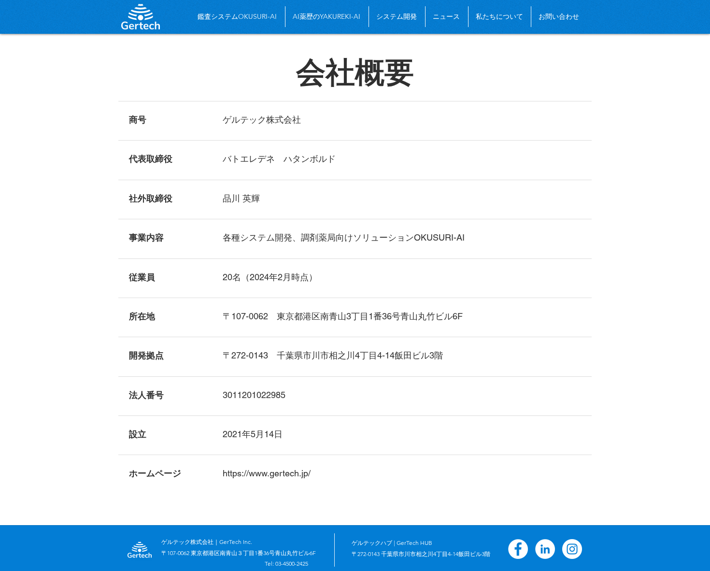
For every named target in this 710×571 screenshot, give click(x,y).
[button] (500, 16)
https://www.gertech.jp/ (267, 473)
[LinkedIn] (545, 549)
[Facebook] (518, 549)
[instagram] (572, 549)
